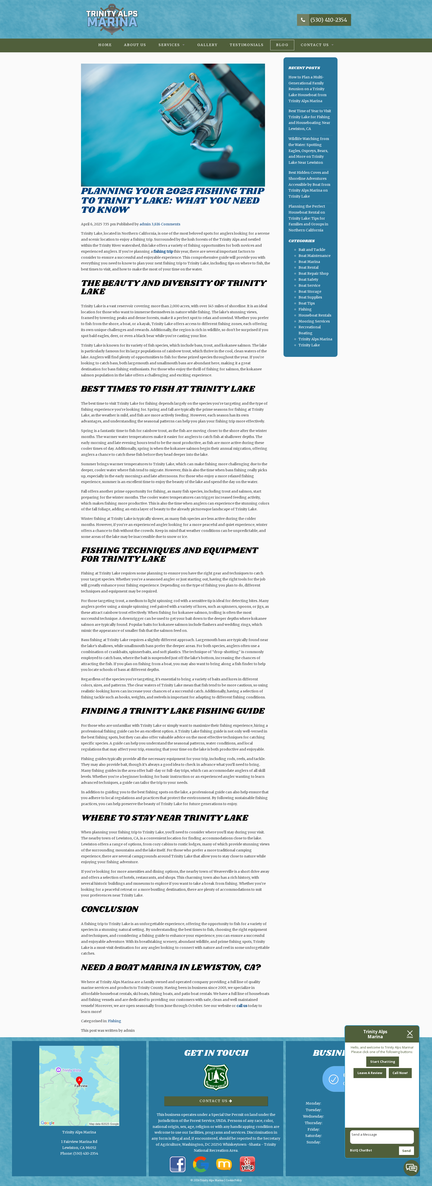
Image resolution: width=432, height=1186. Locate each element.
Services (169, 45)
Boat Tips (306, 303)
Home (105, 45)
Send (406, 1150)
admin (145, 224)
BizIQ (354, 1150)
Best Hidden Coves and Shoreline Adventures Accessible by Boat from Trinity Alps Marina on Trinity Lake (309, 184)
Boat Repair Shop (313, 273)
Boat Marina (309, 261)
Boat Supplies (310, 297)
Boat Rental (308, 267)
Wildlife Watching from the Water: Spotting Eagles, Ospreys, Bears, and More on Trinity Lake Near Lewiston (308, 150)
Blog (282, 45)
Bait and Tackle (311, 249)
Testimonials (247, 45)
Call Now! (400, 1073)
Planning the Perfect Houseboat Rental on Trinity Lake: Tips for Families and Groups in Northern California (308, 218)
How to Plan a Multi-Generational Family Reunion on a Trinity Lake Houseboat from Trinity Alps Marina (307, 89)
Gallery (207, 45)
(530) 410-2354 (328, 20)
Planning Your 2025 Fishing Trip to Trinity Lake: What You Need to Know (172, 200)
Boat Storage (309, 291)
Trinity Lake (309, 345)
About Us (135, 45)
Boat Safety (308, 279)
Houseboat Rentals (314, 315)
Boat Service (309, 285)
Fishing (114, 1021)
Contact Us (315, 45)
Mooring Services (314, 321)
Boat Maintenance (314, 255)
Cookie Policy (234, 1180)
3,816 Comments (166, 224)
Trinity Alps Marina (315, 339)
